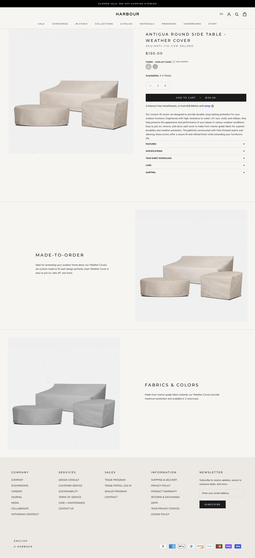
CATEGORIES (60, 24)
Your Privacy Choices (165, 508)
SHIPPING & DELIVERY (164, 480)
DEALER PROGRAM (116, 491)
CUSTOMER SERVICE (70, 485)
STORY (213, 24)
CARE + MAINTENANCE (72, 503)
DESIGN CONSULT (69, 480)
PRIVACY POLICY (160, 485)
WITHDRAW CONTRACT (25, 514)
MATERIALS (147, 24)
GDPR (154, 503)
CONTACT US (66, 508)
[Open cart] (244, 14)
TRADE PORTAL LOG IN (118, 485)
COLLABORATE (20, 508)
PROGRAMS (169, 24)
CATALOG (126, 24)
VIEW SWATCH (182, 62)
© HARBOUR (23, 546)
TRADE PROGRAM (115, 480)
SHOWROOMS (192, 24)
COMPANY (17, 480)
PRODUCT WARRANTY (164, 491)
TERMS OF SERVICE (70, 497)
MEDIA (15, 503)
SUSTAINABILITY (68, 491)
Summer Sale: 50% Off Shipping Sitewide (127, 3)
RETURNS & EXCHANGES (165, 497)
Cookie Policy (160, 514)
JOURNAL (16, 497)
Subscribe (213, 504)
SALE (41, 24)
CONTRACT (111, 497)
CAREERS (16, 491)
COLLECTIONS (104, 24)
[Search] (237, 14)
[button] (196, 143)
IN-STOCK (81, 24)
